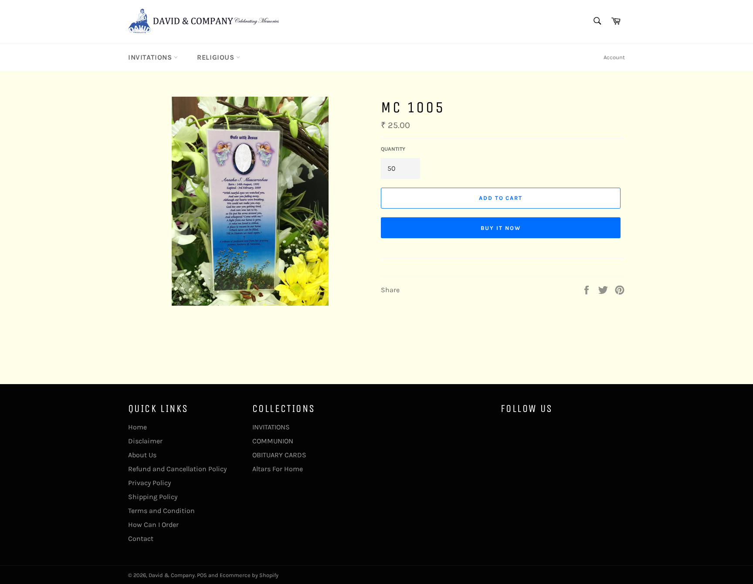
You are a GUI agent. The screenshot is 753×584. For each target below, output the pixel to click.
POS (202, 575)
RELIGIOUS (216, 57)
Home (137, 427)
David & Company (172, 575)
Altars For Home (277, 469)
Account (614, 57)
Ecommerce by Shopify (249, 575)
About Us (142, 455)
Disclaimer (145, 441)
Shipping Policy (152, 497)
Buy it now (501, 228)
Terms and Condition (161, 510)
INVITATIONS (151, 57)
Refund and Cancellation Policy (177, 469)
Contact (140, 538)
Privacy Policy (149, 483)
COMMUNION (272, 441)
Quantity (393, 149)
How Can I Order (153, 524)
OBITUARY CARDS (279, 455)
